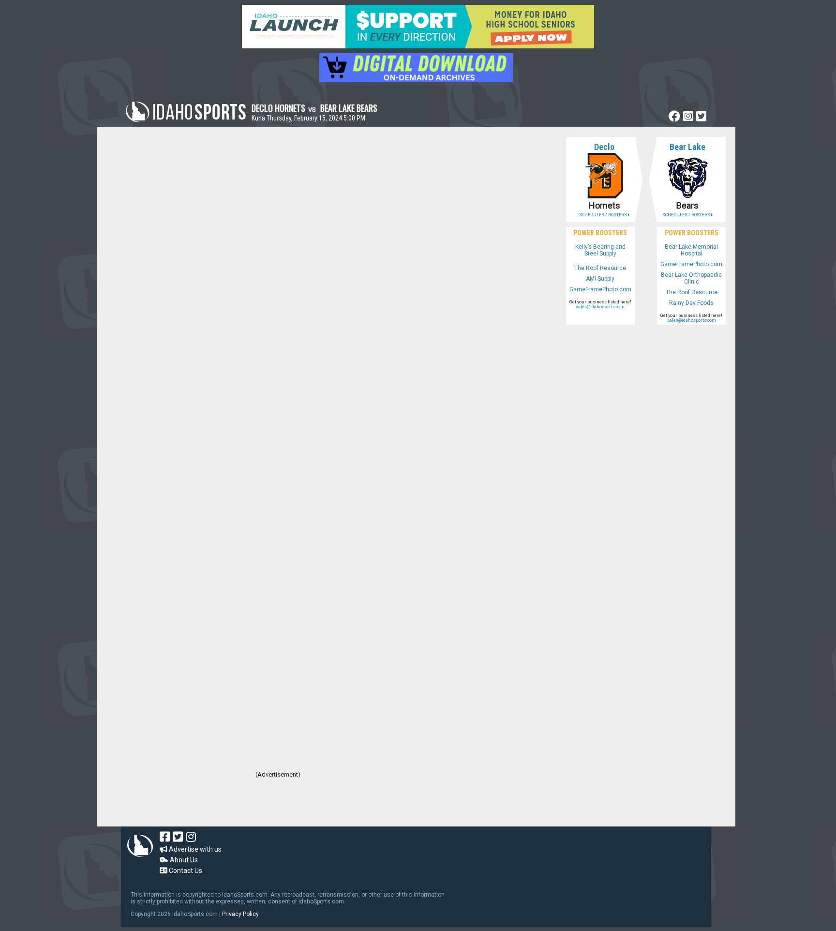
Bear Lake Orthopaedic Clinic (691, 278)
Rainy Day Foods (691, 303)
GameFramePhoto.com (600, 289)
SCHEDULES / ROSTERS (603, 214)
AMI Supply (600, 278)
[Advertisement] (278, 800)
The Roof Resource (600, 268)
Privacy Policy (240, 914)
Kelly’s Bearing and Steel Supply (600, 250)
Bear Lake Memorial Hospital (691, 250)
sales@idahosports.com (600, 306)
